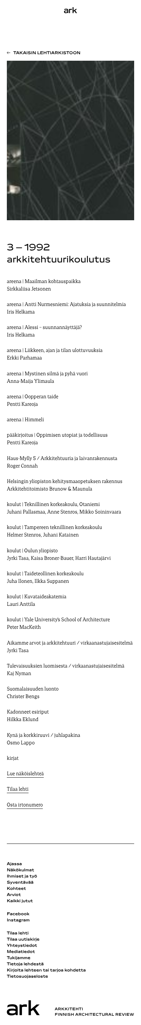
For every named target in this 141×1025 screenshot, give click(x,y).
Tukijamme (18, 958)
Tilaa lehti (17, 789)
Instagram (18, 920)
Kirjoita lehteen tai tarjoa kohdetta (46, 970)
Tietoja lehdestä (25, 964)
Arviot (14, 895)
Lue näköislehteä (25, 774)
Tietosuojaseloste (27, 977)
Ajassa (14, 864)
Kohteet (16, 889)
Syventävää (20, 883)
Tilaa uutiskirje (23, 940)
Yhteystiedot (22, 946)
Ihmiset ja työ (22, 876)
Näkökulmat (20, 870)
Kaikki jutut (20, 901)
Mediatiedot (21, 952)
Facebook (18, 914)
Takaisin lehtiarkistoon (46, 53)
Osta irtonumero (25, 805)
